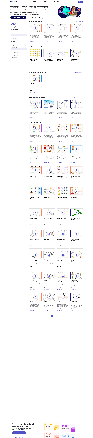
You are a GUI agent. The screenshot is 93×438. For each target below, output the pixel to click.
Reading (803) (14, 47)
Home (11, 4)
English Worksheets (21, 4)
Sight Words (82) (15, 55)
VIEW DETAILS (32, 41)
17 (59, 315)
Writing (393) (14, 57)
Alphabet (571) (15, 50)
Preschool (27, 4)
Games (13, 33)
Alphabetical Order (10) (16, 52)
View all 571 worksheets (78, 21)
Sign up (80, 1)
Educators (44, 1)
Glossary (13, 36)
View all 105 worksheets (78, 72)
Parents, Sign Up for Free (18, 17)
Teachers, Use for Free (35, 17)
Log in (75, 1)
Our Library (56, 1)
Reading (31, 4)
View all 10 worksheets (78, 46)
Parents (34, 1)
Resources (14, 31)
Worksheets (15, 4)
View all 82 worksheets (78, 97)
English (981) (14, 45)
